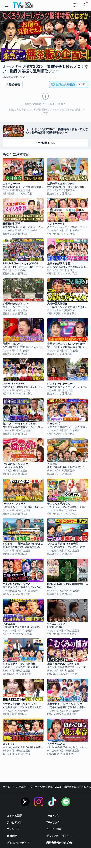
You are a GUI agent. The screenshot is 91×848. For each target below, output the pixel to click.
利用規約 (12, 835)
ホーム (6, 786)
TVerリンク (53, 822)
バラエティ (22, 786)
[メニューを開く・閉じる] (84, 5)
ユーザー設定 (54, 829)
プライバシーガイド (18, 842)
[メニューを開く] (6, 5)
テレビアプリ (14, 822)
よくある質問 (14, 815)
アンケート (13, 829)
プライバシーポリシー (59, 835)
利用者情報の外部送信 (59, 842)
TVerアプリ (53, 815)
